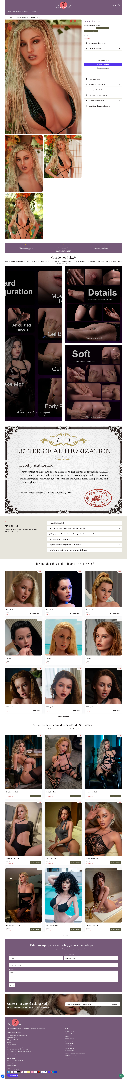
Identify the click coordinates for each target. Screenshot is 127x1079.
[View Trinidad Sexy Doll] (103, 829)
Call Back (121, 1075)
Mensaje (11, 969)
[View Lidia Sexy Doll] (63, 829)
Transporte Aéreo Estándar (102, 28)
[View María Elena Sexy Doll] (23, 895)
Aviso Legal (67, 1036)
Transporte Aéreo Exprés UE (91, 31)
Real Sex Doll (70, 1058)
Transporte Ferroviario (89, 28)
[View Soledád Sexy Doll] (23, 762)
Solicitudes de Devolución (71, 1046)
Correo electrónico (69, 954)
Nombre (11, 954)
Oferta (40, 571)
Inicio (9, 11)
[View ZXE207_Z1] (63, 686)
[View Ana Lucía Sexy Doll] (63, 895)
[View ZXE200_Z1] (103, 637)
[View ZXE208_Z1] (23, 589)
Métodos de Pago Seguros (70, 1055)
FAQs (34, 529)
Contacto (33, 11)
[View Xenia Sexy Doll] (63, 762)
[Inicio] (63, 5)
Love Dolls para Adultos (22, 17)
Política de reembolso (70, 1043)
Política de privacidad (70, 1038)
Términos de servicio (69, 1031)
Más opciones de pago (103, 68)
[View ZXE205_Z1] (103, 686)
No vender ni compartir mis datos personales (75, 1053)
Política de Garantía (69, 1048)
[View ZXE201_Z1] (23, 686)
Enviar (12, 985)
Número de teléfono (13, 962)
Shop (11, 17)
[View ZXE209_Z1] (23, 637)
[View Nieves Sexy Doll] (103, 762)
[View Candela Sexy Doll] (103, 895)
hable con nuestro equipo (11, 531)
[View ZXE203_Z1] (63, 637)
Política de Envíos (69, 1041)
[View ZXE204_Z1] (103, 589)
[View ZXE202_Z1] (63, 589)
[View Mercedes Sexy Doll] (23, 829)
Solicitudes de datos (69, 1050)
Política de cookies (69, 1033)
